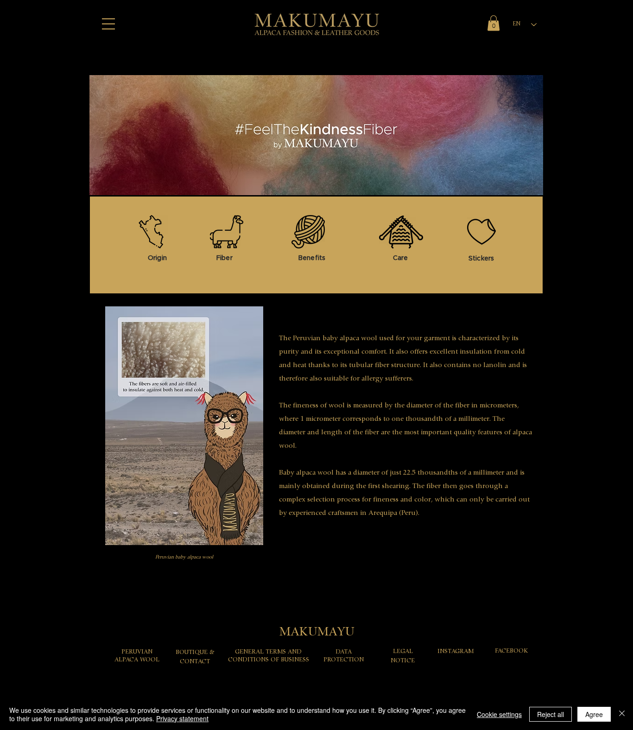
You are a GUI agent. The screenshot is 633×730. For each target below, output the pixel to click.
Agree (594, 714)
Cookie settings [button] (499, 714)
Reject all (550, 714)
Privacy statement (182, 718)
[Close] (621, 714)
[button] (108, 24)
